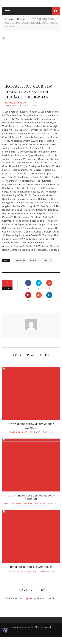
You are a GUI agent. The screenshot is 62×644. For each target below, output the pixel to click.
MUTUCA (47, 260)
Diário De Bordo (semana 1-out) (31, 567)
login (27, 599)
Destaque (10, 103)
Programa (11, 105)
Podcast (22, 103)
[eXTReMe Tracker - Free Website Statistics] (5, 631)
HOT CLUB (20, 260)
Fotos (13, 432)
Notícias (18, 571)
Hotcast (34, 260)
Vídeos (41, 571)
